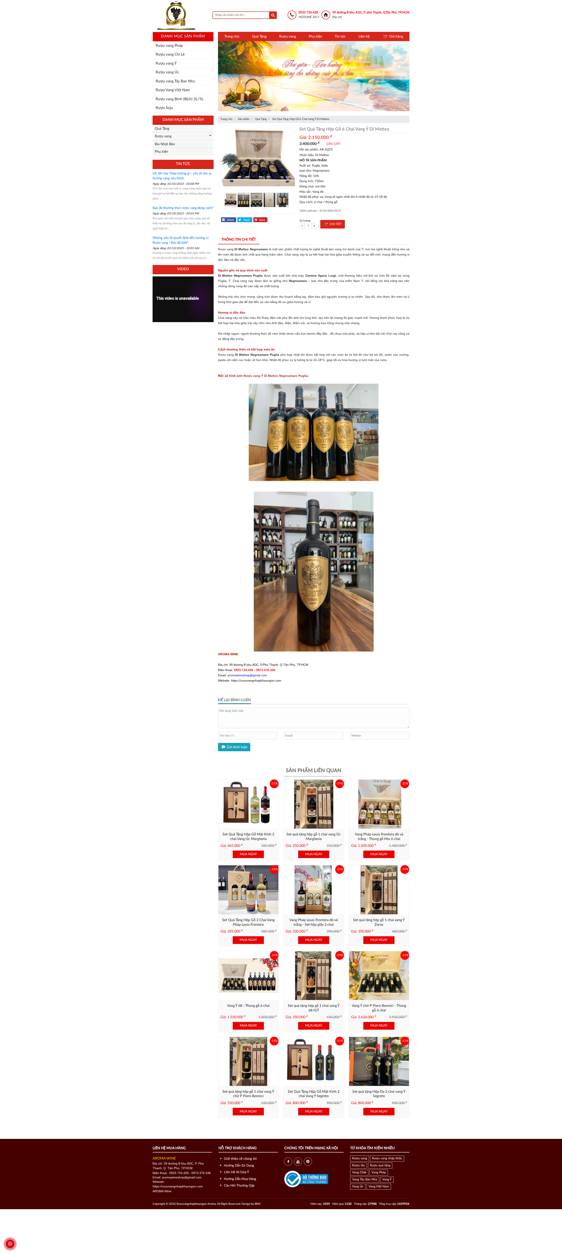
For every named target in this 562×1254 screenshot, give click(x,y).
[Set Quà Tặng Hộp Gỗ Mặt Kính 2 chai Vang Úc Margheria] (248, 804)
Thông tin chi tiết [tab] (239, 239)
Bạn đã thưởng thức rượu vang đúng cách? (183, 208)
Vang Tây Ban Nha (364, 1179)
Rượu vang (287, 36)
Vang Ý (387, 1179)
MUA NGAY (248, 854)
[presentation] (223, 77)
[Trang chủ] (176, 15)
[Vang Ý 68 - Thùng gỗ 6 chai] (248, 975)
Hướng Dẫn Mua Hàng (239, 1179)
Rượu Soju (164, 108)
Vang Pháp (378, 1172)
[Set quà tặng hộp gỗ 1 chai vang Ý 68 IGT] (314, 975)
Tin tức (340, 36)
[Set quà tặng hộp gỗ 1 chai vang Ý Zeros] (379, 889)
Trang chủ (231, 36)
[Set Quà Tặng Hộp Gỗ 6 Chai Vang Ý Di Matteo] (256, 158)
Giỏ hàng (396, 36)
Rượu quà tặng (380, 1165)
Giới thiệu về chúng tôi (240, 1158)
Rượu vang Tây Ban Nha (175, 81)
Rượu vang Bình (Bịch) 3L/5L (180, 99)
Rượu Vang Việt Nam (173, 90)
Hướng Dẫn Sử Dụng (238, 1165)
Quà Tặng (259, 36)
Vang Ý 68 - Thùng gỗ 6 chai (248, 1005)
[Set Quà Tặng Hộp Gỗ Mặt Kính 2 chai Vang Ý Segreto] (314, 1061)
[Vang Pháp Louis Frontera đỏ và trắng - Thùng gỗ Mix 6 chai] (379, 804)
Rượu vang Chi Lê (170, 54)
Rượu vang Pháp (169, 45)
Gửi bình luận (236, 747)
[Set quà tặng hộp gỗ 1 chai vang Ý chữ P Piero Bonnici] (248, 1061)
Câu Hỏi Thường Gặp (238, 1185)
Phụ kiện (315, 36)
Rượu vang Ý (166, 63)
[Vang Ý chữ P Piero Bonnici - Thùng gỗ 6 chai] (379, 975)
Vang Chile (359, 1172)
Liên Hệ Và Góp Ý (236, 1172)
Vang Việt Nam (379, 1186)
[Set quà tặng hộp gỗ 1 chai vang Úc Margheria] (314, 804)
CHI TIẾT (335, 224)
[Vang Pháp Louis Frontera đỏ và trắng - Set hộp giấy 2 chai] (314, 889)
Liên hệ (363, 36)
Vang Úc (358, 1186)
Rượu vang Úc (167, 72)
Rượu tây (358, 1165)
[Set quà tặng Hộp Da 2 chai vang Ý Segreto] (379, 1061)
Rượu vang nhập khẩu (387, 1158)
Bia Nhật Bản (165, 144)
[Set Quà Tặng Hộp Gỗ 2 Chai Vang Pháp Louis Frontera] (248, 889)
